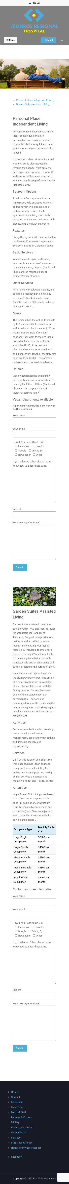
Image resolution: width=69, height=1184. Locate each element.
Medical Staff (18, 1112)
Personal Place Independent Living (35, 100)
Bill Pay (15, 1122)
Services (16, 1138)
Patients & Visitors (21, 1117)
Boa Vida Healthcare (44, 1178)
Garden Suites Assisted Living (32, 104)
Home (14, 1092)
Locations (16, 1107)
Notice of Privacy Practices (26, 1148)
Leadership (17, 1102)
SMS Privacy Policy (21, 1142)
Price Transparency (21, 1127)
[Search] (62, 40)
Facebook (16, 1157)
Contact (49, 40)
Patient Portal (18, 1132)
